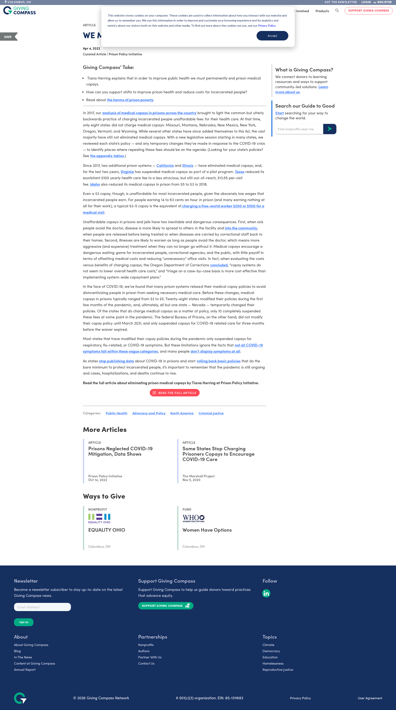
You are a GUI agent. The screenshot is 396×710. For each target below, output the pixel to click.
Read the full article (177, 393)
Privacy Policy (300, 698)
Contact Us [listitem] (146, 663)
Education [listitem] (270, 657)
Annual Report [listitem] (24, 669)
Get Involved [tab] (299, 10)
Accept (272, 35)
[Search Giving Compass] (337, 11)
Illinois (187, 165)
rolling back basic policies (219, 360)
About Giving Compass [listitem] (31, 644)
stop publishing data (116, 360)
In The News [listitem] (23, 657)
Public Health (116, 413)
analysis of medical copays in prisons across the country (149, 112)
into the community (241, 227)
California (165, 165)
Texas (239, 171)
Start (279, 112)
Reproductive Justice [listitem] (278, 669)
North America (182, 413)
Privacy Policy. (267, 25)
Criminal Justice (211, 413)
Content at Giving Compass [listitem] (34, 663)
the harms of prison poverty (130, 99)
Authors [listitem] (144, 651)
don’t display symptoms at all (215, 351)
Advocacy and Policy (149, 413)
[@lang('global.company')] (19, 10)
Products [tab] (322, 10)
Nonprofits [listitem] (146, 644)
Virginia (127, 171)
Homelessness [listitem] (273, 663)
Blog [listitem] (17, 651)
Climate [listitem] (268, 644)
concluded (219, 264)
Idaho (95, 184)
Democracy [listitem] (271, 651)
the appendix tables (107, 155)
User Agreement (370, 698)
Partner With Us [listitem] (149, 657)
